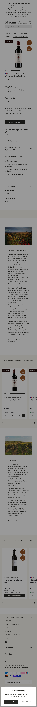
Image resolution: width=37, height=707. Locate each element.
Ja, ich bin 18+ (10, 702)
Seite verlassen (26, 702)
